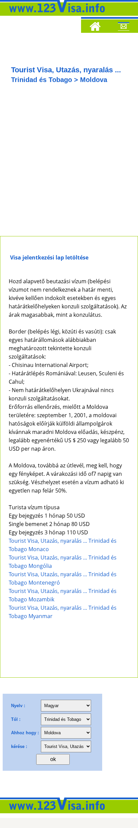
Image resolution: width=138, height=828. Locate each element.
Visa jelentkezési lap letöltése (49, 257)
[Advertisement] (69, 164)
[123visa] (55, 14)
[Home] (95, 27)
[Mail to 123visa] (123, 27)
